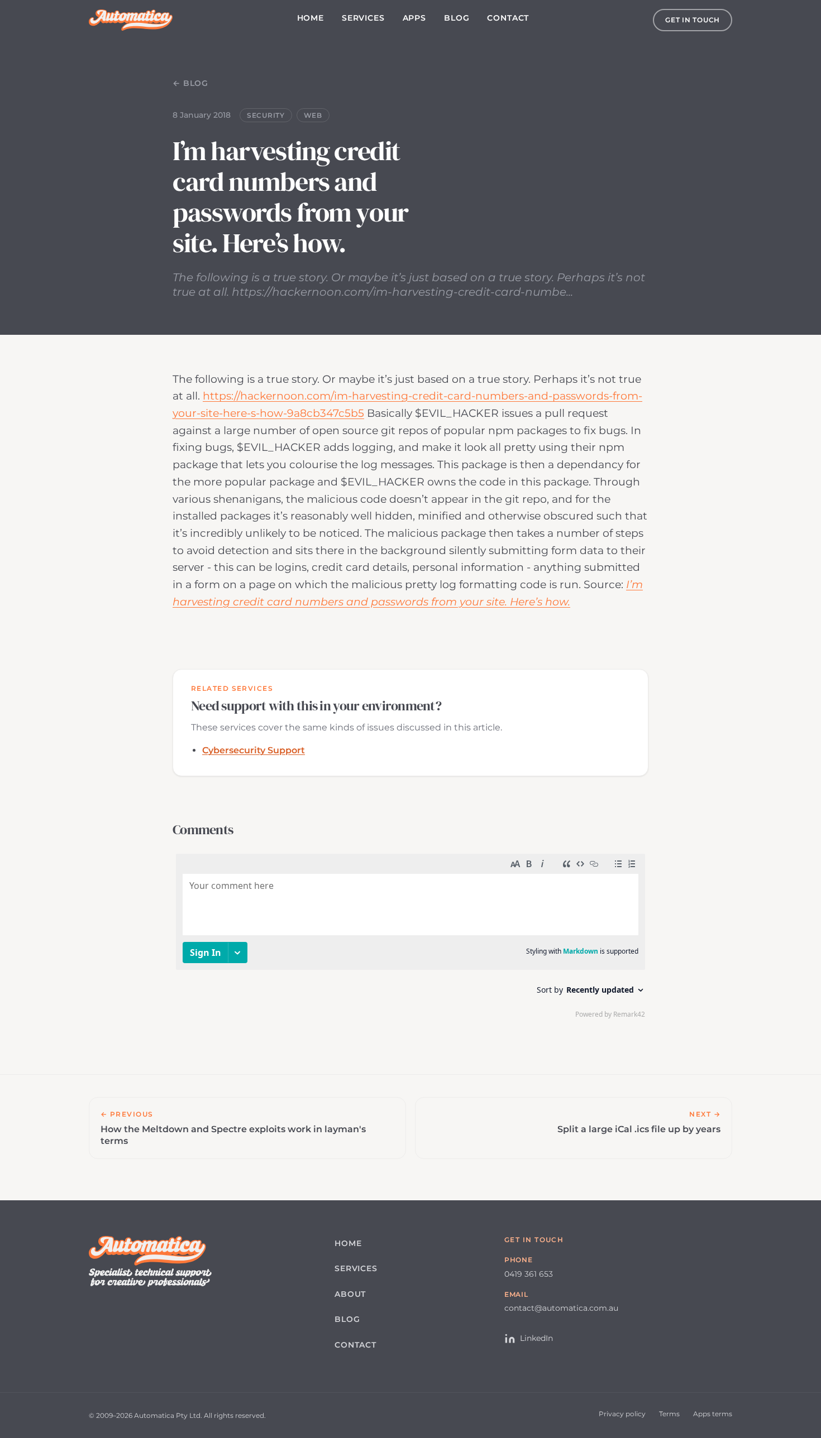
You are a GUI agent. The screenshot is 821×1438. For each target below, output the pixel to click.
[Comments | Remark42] (410, 938)
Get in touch (692, 20)
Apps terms (712, 1414)
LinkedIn (536, 1338)
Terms (669, 1414)
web (313, 115)
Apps (414, 18)
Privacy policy (622, 1414)
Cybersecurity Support (253, 750)
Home (310, 18)
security (266, 115)
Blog (456, 18)
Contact (508, 18)
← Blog (190, 83)
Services (363, 18)
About (350, 1294)
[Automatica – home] (131, 20)
